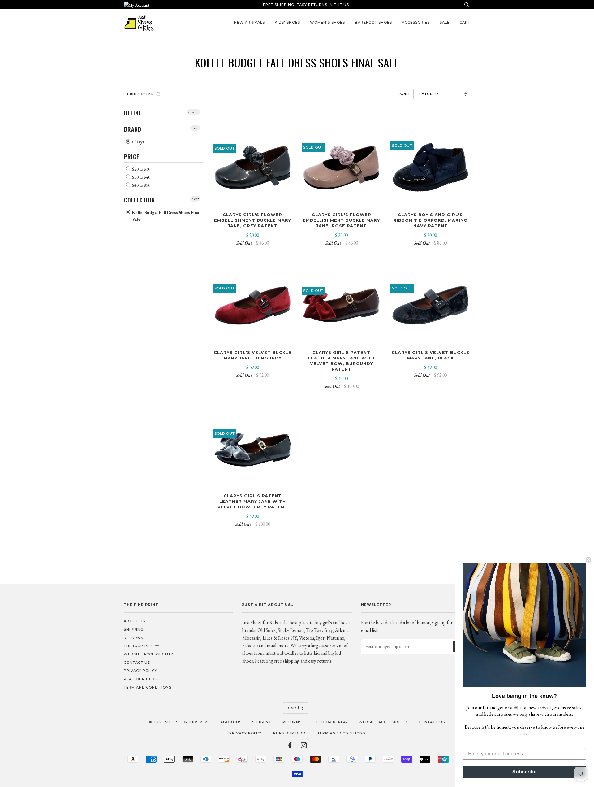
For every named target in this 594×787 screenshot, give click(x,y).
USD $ (294, 708)
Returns (133, 638)
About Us (134, 621)
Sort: (405, 94)
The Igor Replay (142, 646)
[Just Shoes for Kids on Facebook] (290, 746)
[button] (524, 625)
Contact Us (137, 662)
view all (193, 112)
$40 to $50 (140, 185)
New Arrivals (249, 22)
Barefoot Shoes (373, 22)
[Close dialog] (588, 560)
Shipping (134, 629)
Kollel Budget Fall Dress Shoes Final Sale (165, 216)
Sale (445, 22)
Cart (464, 22)
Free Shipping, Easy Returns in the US (306, 4)
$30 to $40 (140, 177)
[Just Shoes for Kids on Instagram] (304, 746)
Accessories (416, 22)
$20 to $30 (140, 169)
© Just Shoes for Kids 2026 (179, 722)
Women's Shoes (327, 22)
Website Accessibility (148, 654)
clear (195, 127)
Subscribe (524, 771)
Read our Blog (140, 679)
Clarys (137, 142)
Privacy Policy (140, 670)
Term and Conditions (147, 687)
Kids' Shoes (287, 22)
